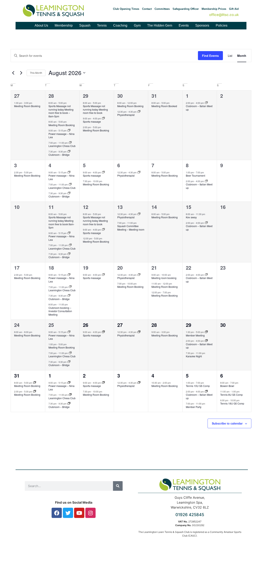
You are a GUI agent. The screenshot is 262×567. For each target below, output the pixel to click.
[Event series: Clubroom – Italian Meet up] (206, 102)
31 (154, 95)
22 (188, 267)
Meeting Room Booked (164, 106)
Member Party (193, 407)
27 (16, 95)
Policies (221, 25)
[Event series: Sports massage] (103, 118)
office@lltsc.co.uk (224, 15)
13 (120, 206)
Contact (147, 8)
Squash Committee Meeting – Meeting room (130, 227)
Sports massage (92, 121)
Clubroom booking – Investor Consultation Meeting (60, 311)
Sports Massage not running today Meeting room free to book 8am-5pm (61, 222)
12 (85, 206)
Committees (162, 8)
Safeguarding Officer (186, 8)
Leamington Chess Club (62, 146)
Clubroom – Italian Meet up (199, 107)
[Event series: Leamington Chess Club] (70, 142)
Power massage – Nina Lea (62, 135)
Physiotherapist (125, 115)
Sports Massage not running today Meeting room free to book (95, 109)
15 (188, 206)
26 (85, 324)
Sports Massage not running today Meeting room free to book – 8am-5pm (61, 111)
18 (51, 267)
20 (120, 267)
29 (85, 95)
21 (154, 267)
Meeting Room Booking (27, 106)
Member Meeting (195, 335)
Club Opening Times (126, 8)
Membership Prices (214, 8)
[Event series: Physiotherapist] (139, 111)
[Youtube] (79, 513)
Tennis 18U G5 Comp (232, 403)
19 (85, 267)
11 (51, 206)
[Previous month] (13, 72)
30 (120, 95)
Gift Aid (234, 8)
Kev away (191, 217)
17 (16, 267)
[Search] (118, 486)
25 (51, 324)
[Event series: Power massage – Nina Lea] (69, 130)
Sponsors (202, 25)
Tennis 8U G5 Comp (231, 394)
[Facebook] (57, 513)
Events (184, 25)
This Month (36, 72)
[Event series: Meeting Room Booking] (34, 382)
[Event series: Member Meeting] (206, 332)
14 (154, 206)
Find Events (210, 56)
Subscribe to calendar (227, 423)
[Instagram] (90, 513)
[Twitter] (68, 513)
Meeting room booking (163, 278)
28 (51, 95)
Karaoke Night (194, 356)
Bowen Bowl (227, 386)
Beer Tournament (195, 175)
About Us (41, 25)
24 (16, 324)
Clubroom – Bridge (59, 154)
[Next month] (21, 72)
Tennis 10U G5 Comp (198, 386)
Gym (137, 25)
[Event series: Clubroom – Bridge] (69, 151)
